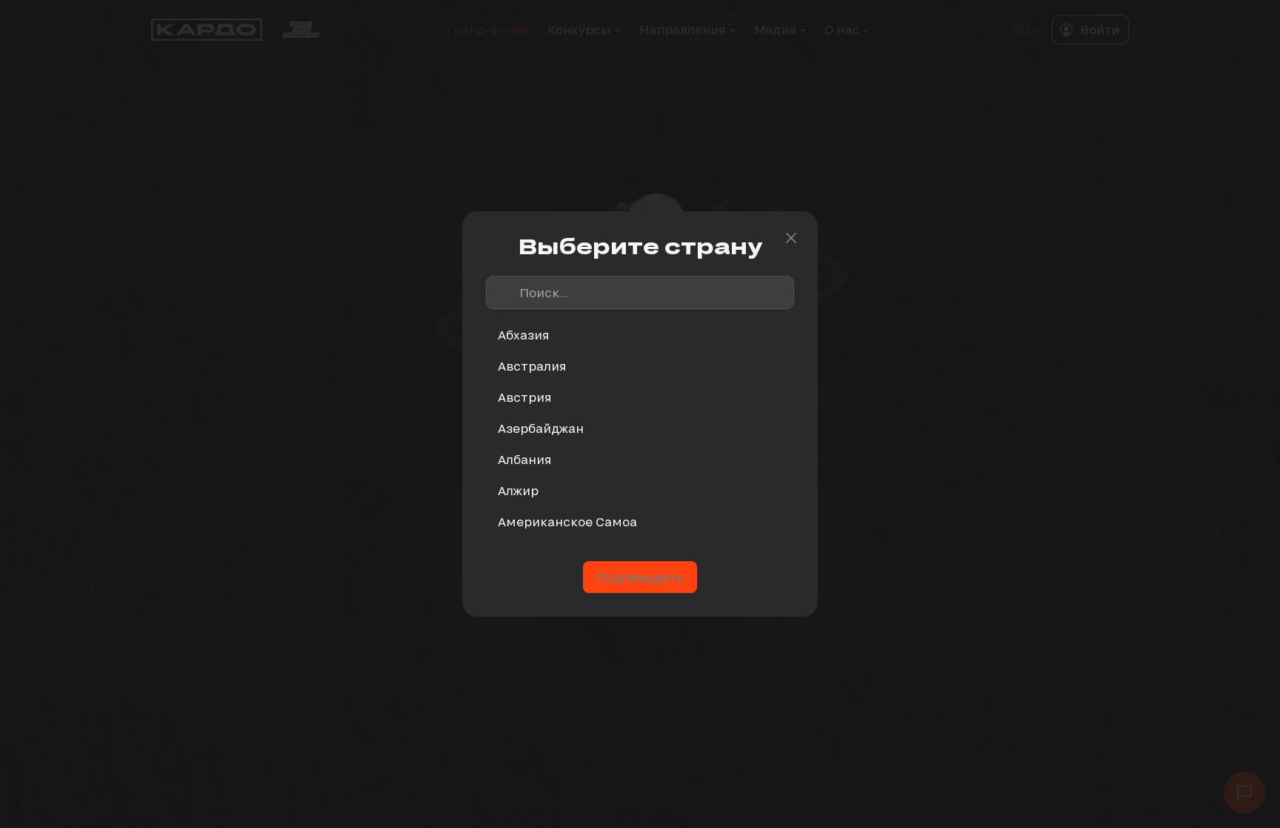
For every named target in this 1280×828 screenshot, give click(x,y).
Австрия (525, 397)
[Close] (791, 238)
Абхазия (524, 335)
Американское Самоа (567, 521)
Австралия (532, 366)
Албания (525, 459)
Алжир (518, 490)
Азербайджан (541, 428)
